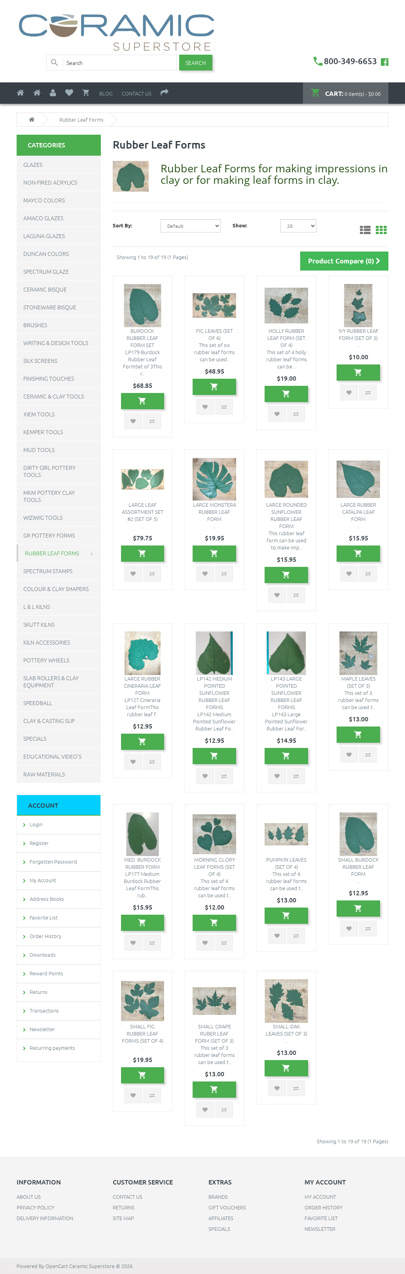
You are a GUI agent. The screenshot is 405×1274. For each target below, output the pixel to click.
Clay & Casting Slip (49, 721)
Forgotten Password (53, 861)
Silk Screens (40, 360)
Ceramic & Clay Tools (53, 396)
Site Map (123, 1218)
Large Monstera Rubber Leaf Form (214, 512)
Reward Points (46, 973)
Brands (218, 1196)
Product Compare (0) (342, 261)
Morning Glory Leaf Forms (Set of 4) (214, 866)
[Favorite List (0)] (69, 93)
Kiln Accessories (46, 642)
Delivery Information (45, 1218)
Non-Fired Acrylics (50, 182)
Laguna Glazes (44, 236)
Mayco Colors (44, 200)
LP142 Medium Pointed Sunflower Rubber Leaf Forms (214, 693)
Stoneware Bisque (49, 307)
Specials (34, 738)
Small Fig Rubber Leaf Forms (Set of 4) (142, 1033)
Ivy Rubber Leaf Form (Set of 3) (359, 334)
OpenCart (56, 1266)
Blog (106, 93)
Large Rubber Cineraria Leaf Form (142, 685)
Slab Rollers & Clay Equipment (51, 681)
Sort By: (122, 225)
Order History (45, 936)
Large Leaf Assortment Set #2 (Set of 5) (142, 512)
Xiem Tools (39, 414)
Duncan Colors (46, 253)
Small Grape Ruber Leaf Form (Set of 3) (214, 1033)
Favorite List (44, 917)
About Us (29, 1196)
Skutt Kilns (39, 624)
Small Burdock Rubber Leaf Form (358, 866)
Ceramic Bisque (45, 289)
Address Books (47, 898)
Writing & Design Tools (55, 343)
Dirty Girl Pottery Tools (49, 471)
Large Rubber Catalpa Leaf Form (358, 512)
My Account (43, 880)
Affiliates (220, 1218)
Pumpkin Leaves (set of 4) (286, 863)
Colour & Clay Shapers (56, 589)
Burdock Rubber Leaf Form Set (142, 338)
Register (39, 843)
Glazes (32, 164)
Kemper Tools (43, 432)
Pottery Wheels (46, 660)
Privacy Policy (35, 1207)
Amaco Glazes (43, 218)
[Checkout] (164, 93)
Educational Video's (52, 756)
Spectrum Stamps (47, 571)
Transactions (44, 1010)
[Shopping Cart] (86, 92)
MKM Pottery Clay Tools (49, 495)
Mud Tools (39, 450)
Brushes (35, 325)
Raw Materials (44, 774)
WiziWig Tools (42, 517)
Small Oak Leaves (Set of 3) (286, 1029)
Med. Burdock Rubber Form (142, 863)
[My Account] (53, 93)
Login (36, 824)
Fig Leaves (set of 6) (214, 334)
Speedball (37, 703)
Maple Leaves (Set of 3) (358, 682)
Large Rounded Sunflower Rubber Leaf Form (286, 515)
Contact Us (136, 93)
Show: (240, 225)
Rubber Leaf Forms (52, 553)
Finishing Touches (48, 378)
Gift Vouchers (227, 1207)
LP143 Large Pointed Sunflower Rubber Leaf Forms (286, 693)
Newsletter (42, 1029)
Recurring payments (52, 1047)
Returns (38, 992)
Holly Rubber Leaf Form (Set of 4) (286, 338)
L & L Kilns (36, 606)
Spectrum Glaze (46, 271)
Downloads (43, 954)
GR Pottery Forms (49, 535)
